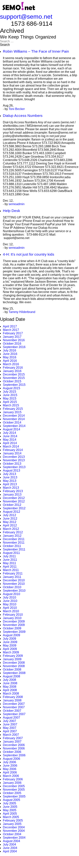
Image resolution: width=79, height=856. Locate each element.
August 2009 (11, 635)
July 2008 (9, 679)
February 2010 (13, 614)
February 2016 (13, 367)
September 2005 (14, 796)
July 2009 (9, 638)
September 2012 (14, 508)
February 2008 (13, 697)
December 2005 (14, 786)
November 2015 (14, 377)
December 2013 (14, 456)
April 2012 (10, 525)
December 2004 (14, 827)
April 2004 (10, 851)
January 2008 (12, 700)
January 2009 (12, 659)
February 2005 (13, 820)
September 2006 (14, 755)
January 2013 (12, 494)
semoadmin (17, 204)
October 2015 (12, 381)
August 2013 (11, 470)
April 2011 (10, 566)
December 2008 (14, 662)
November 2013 (14, 460)
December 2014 (14, 415)
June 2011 (10, 559)
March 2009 (11, 652)
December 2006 (14, 745)
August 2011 (11, 552)
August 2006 (11, 758)
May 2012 (9, 522)
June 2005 (10, 806)
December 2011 (14, 539)
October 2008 (12, 669)
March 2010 (11, 611)
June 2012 (10, 518)
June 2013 (10, 477)
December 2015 (14, 374)
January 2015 (12, 412)
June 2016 (10, 353)
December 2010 (14, 580)
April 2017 (10, 326)
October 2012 (12, 504)
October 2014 (12, 422)
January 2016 (12, 371)
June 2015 (10, 395)
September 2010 (14, 590)
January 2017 (12, 336)
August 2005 (11, 799)
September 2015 (14, 384)
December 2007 (14, 703)
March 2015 (11, 405)
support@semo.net (26, 16)
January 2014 (12, 453)
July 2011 (9, 556)
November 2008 (14, 666)
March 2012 (11, 528)
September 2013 (14, 467)
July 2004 (9, 844)
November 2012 (14, 501)
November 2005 (14, 789)
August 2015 (11, 388)
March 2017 (11, 329)
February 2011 (13, 573)
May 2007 (9, 727)
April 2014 (10, 443)
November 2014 (14, 419)
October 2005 (12, 793)
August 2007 (11, 717)
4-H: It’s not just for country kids (28, 254)
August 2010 (11, 594)
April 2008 (10, 690)
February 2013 (13, 491)
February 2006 (13, 779)
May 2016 (9, 357)
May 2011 (9, 563)
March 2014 (11, 446)
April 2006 (10, 772)
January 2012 (12, 535)
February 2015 (13, 408)
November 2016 (14, 340)
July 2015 (9, 391)
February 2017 (13, 333)
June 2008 (10, 683)
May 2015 (9, 398)
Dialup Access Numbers (23, 116)
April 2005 (10, 813)
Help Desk (11, 211)
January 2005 (12, 824)
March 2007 (11, 734)
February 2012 (13, 532)
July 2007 (9, 721)
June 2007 (10, 724)
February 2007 (13, 738)
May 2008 (9, 686)
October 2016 (12, 343)
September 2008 (14, 673)
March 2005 (11, 817)
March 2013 (11, 487)
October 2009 (12, 628)
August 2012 (11, 511)
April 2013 (10, 484)
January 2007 (12, 741)
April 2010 (10, 607)
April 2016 (10, 360)
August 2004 (11, 841)
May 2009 (9, 645)
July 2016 (9, 350)
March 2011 (11, 570)
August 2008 (11, 676)
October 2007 (12, 710)
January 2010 (12, 618)
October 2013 (12, 463)
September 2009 (14, 631)
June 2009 (10, 642)
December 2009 (14, 621)
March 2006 (11, 775)
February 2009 (13, 655)
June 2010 (10, 600)
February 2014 (13, 450)
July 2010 (9, 597)
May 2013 (9, 480)
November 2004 (14, 830)
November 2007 (14, 707)
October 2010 (12, 587)
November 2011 (14, 542)
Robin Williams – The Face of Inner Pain (36, 51)
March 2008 (11, 693)
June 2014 (10, 436)
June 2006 (10, 765)
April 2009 (10, 649)
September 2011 (14, 549)
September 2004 (14, 837)
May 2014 (9, 439)
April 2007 (10, 731)
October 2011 (12, 546)
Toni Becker (17, 109)
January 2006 (12, 782)
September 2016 (14, 347)
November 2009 (14, 625)
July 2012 (9, 515)
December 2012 (14, 498)
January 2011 (12, 576)
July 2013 (9, 474)
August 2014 (11, 429)
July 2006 (9, 762)
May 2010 (9, 604)
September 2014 (14, 426)
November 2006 (14, 748)
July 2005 (9, 803)
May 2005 (9, 810)
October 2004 (12, 834)
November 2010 (14, 583)
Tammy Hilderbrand (22, 312)
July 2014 (9, 432)
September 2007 (14, 714)
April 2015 (10, 402)
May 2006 (9, 769)
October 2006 (12, 751)
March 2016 (11, 364)
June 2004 (10, 848)
